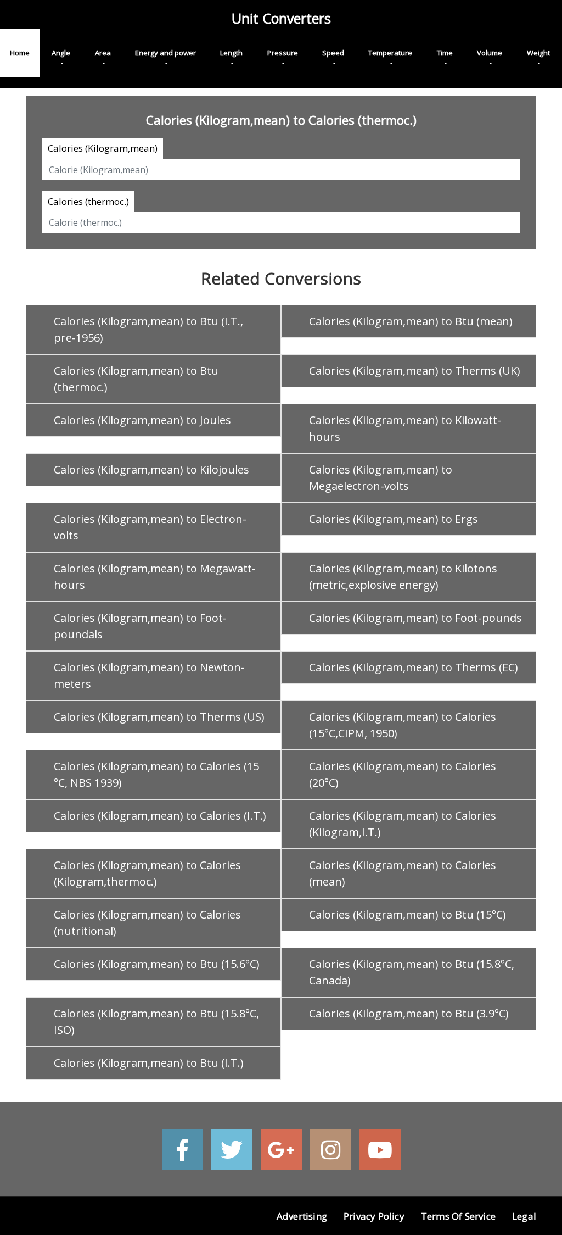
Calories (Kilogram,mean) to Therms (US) (159, 716)
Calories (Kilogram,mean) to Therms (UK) (414, 370)
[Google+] (281, 1149)
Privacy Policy (374, 1216)
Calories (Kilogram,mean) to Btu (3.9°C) (409, 1013)
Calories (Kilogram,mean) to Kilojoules (151, 469)
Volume (489, 53)
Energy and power (165, 53)
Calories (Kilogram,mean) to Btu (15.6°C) (157, 963)
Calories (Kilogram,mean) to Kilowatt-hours (405, 428)
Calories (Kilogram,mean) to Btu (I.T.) (149, 1062)
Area (103, 53)
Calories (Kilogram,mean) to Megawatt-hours (155, 576)
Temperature (390, 53)
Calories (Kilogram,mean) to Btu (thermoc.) (136, 378)
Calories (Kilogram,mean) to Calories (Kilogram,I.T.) (402, 823)
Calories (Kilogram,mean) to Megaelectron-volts (380, 477)
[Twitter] (231, 1149)
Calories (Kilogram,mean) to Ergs (393, 518)
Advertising (302, 1216)
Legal (524, 1216)
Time (445, 53)
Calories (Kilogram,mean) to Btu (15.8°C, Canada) (411, 972)
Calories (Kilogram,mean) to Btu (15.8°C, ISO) (156, 1021)
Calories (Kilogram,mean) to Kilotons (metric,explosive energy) (403, 576)
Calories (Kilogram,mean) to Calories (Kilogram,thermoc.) (147, 873)
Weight (538, 53)
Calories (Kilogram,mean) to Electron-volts (150, 527)
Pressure (282, 53)
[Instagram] (330, 1149)
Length (231, 53)
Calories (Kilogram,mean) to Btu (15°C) (407, 914)
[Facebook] (182, 1149)
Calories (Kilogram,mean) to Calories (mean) (402, 873)
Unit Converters (281, 18)
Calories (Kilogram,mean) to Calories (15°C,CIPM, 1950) (402, 725)
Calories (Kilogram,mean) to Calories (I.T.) (160, 815)
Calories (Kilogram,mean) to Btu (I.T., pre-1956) (148, 329)
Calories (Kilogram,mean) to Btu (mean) (411, 321)
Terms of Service (458, 1216)
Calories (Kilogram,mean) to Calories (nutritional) (147, 922)
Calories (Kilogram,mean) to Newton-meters (149, 675)
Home (20, 53)
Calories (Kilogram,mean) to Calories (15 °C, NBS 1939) (156, 774)
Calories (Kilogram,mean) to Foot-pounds (415, 617)
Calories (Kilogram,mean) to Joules (142, 420)
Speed (333, 53)
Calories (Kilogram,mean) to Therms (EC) (413, 667)
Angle (61, 53)
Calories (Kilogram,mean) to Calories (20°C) (402, 774)
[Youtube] (380, 1149)
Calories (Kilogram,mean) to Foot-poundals (140, 626)
